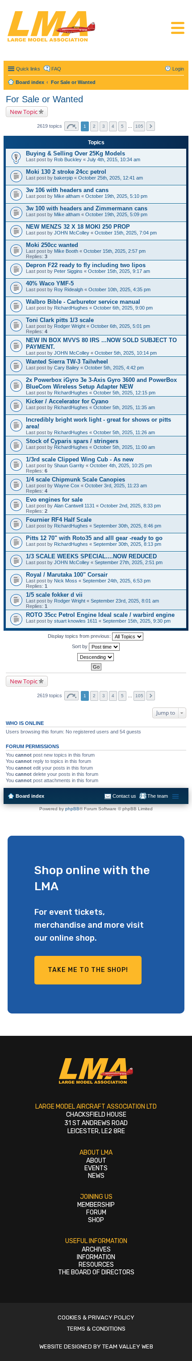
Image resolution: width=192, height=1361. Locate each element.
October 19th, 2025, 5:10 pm (116, 196)
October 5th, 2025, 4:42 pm (114, 367)
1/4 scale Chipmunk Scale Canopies (75, 479)
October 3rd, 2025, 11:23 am (116, 485)
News (96, 1176)
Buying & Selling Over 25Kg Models (75, 153)
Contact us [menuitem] (124, 796)
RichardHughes (71, 307)
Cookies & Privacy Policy (96, 1317)
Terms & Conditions (96, 1328)
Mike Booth (66, 251)
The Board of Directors (96, 1272)
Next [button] (150, 126)
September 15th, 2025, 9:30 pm (137, 621)
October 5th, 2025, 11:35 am (124, 407)
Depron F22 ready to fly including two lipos (86, 265)
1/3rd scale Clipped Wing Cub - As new (80, 459)
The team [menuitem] (157, 796)
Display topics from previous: (80, 636)
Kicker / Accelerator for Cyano (67, 401)
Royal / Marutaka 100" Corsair (67, 574)
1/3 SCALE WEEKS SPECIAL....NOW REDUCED (91, 556)
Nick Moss (65, 580)
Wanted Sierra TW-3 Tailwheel (67, 361)
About (96, 1160)
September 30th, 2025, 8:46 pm (127, 525)
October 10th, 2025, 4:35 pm (119, 289)
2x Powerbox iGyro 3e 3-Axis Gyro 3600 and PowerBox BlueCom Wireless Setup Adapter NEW (101, 383)
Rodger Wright (69, 326)
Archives (96, 1249)
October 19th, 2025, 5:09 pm (116, 214)
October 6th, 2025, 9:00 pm (123, 307)
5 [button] (122, 126)
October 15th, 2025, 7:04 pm (126, 232)
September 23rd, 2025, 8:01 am (125, 600)
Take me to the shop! (88, 970)
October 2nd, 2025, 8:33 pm (130, 505)
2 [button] (94, 126)
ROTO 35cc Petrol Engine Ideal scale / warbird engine (100, 614)
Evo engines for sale (54, 499)
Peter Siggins (68, 271)
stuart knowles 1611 (75, 621)
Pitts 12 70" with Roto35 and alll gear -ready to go (94, 538)
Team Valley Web (127, 1346)
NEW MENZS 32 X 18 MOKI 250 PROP (78, 226)
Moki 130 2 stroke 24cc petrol (66, 171)
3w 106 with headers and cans (67, 190)
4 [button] (113, 126)
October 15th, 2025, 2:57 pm (114, 251)
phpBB (72, 808)
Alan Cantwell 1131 (74, 505)
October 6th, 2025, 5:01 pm (120, 326)
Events (96, 1168)
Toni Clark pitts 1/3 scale (60, 320)
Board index (30, 796)
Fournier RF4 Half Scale (59, 519)
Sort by (80, 646)
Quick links (28, 68)
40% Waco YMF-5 (50, 283)
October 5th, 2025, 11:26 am (124, 432)
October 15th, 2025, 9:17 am (119, 271)
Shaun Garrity (69, 465)
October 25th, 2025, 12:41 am (110, 177)
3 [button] (103, 126)
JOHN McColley (71, 232)
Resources (96, 1265)
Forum (96, 1212)
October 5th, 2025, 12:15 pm (124, 392)
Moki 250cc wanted (52, 245)
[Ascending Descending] (96, 657)
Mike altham (67, 196)
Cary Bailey (66, 367)
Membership (96, 1205)
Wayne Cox (66, 485)
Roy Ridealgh (68, 289)
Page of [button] (71, 126)
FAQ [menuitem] (56, 68)
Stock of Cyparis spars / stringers (72, 441)
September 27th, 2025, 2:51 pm (129, 562)
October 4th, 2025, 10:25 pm (121, 465)
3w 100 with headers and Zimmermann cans (86, 208)
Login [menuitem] (178, 68)
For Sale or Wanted (44, 99)
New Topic (24, 112)
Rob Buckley (68, 159)
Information (96, 1257)
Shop (96, 1220)
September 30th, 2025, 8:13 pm (127, 544)
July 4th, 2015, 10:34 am (113, 159)
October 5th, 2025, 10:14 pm (126, 353)
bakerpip (63, 177)
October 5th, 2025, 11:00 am (124, 447)
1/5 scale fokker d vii (54, 594)
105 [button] (139, 126)
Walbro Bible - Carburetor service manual (83, 301)
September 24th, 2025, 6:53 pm (116, 580)
